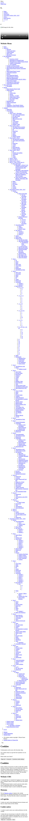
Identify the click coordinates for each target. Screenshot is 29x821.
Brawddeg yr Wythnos (15, 725)
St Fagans (20, 469)
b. (21, 309)
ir (18, 351)
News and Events (8, 84)
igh (19, 342)
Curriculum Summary (12, 72)
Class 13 (14, 509)
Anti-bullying (18, 506)
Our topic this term (19, 513)
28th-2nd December (23, 248)
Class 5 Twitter (19, 390)
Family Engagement (11, 102)
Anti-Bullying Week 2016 (21, 386)
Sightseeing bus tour (23, 460)
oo (19, 344)
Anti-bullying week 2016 (21, 497)
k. (21, 306)
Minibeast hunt (21, 454)
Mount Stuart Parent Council (13, 71)
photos (17, 714)
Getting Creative (22, 555)
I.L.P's (17, 667)
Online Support (10, 90)
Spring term (21, 675)
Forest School (21, 363)
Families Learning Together (13, 65)
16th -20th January (22, 256)
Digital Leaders (10, 722)
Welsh (16, 355)
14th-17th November (23, 198)
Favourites (17, 571)
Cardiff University (19, 487)
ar (18, 347)
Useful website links (20, 682)
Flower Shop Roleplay (21, 598)
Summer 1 (20, 529)
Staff (16, 551)
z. (21, 331)
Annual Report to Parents (12, 76)
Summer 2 (20, 532)
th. (22, 329)
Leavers (14, 188)
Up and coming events (20, 514)
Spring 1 (20, 543)
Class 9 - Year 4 (13, 158)
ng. (22, 336)
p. (21, 299)
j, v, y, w (20, 320)
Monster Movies (19, 415)
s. (21, 291)
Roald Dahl (21, 361)
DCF (11, 91)
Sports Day (9, 109)
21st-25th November (23, 201)
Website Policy (7, 734)
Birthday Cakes (16, 124)
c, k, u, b (6, 19)
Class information (19, 507)
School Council (10, 721)
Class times (18, 274)
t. (21, 294)
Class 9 (14, 448)
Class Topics (18, 539)
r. (21, 318)
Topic (13, 185)
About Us (6, 48)
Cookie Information (8, 733)
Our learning (18, 452)
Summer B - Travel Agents (24, 678)
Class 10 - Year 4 (13, 159)
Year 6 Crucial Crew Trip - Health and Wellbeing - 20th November (21, 175)
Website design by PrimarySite (11, 740)
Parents (5, 87)
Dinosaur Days (22, 358)
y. (21, 324)
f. (21, 312)
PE (13, 129)
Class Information (19, 225)
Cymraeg (17, 478)
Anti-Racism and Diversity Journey (15, 67)
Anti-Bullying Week (20, 269)
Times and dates (19, 616)
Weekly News (18, 238)
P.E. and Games (16, 116)
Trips (16, 495)
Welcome (9, 49)
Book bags (15, 143)
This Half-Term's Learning (18, 127)
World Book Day (19, 446)
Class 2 (5, 16)
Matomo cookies (8, 793)
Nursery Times (21, 229)
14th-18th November (23, 241)
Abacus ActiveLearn (20, 620)
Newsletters (9, 86)
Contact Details (10, 52)
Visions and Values (11, 50)
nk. (22, 337)
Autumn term (21, 673)
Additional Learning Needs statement (15, 106)
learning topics (18, 720)
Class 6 (14, 418)
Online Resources (19, 397)
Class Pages (6, 14)
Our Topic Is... (18, 528)
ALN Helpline (13, 64)
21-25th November (22, 246)
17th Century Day (19, 407)
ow (19, 343)
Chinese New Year (22, 596)
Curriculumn (15, 121)
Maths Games (18, 633)
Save (13, 819)
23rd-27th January (22, 257)
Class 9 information (20, 683)
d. (21, 293)
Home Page (3, 4)
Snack (13, 133)
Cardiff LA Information (15, 63)
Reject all (3, 759)
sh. (22, 317)
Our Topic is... (18, 230)
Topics (17, 501)
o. (21, 302)
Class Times (18, 265)
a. (21, 290)
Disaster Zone (21, 429)
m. (22, 288)
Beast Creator (21, 502)
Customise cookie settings (18, 759)
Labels (17, 267)
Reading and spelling (17, 152)
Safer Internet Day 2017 (21, 388)
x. (21, 335)
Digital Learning (16, 136)
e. (21, 313)
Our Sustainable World (20, 491)
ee (18, 340)
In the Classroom (22, 558)
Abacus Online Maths (20, 631)
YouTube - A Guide (14, 95)
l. (21, 314)
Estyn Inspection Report (12, 75)
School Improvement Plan (13, 83)
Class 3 (14, 365)
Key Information (7, 56)
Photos (17, 367)
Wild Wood (18, 486)
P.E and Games (19, 709)
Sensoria (17, 694)
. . (15, 562)
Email (16, 656)
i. (21, 297)
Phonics (14, 135)
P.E (13, 151)
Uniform (9, 104)
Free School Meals (14, 98)
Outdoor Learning (22, 556)
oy (19, 354)
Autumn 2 (20, 284)
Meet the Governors (11, 55)
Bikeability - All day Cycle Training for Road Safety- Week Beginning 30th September (21, 167)
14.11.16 (23, 219)
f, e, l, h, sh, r (21, 310)
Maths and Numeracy (20, 612)
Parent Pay (12, 99)
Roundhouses (21, 465)
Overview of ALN (14, 59)
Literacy (14, 182)
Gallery (14, 157)
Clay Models (18, 412)
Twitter (14, 132)
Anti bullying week (20, 449)
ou (19, 352)
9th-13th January (23, 212)
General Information (20, 422)
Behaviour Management (12, 78)
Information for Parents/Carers (17, 60)
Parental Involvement (20, 473)
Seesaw (11, 94)
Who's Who (9, 53)
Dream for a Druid (19, 482)
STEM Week (21, 359)
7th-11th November (23, 195)
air (19, 350)
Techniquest (18, 411)
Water (13, 120)
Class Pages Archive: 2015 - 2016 (17, 518)
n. (21, 298)
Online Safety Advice (15, 97)
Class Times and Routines (18, 114)
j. (21, 321)
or (18, 348)
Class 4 (14, 370)
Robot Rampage (22, 427)
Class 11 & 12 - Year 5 (15, 161)
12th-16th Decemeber (21, 251)
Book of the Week (22, 193)
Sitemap (5, 732)
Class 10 (14, 475)
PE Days (17, 471)
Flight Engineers (22, 445)
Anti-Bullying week (20, 366)
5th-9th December (23, 206)
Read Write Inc (7, 18)
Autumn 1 (20, 283)
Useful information (19, 660)
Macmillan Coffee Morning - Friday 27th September (21, 171)
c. (21, 305)
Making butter (18, 403)
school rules (18, 717)
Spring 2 (20, 531)
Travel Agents (18, 697)
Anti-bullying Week (20, 430)
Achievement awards (20, 450)
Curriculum (15, 154)
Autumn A (20, 231)
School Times (18, 548)
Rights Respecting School (13, 726)
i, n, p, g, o (20, 295)
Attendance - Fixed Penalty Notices (15, 105)
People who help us (23, 461)
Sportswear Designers (20, 692)
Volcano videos (19, 401)
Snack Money (18, 535)
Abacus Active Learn (20, 385)
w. (22, 325)
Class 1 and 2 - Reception (16, 113)
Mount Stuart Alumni (12, 80)
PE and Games (18, 373)
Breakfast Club (10, 101)
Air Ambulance (22, 362)
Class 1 (14, 259)
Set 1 (19, 584)
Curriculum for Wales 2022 (13, 82)
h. (21, 316)
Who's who (18, 264)
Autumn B (20, 233)
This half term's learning (18, 139)
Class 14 (14, 510)
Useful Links (13, 93)
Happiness (20, 642)
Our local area (21, 459)
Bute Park (20, 453)
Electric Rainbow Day (20, 404)
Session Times (21, 524)
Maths (13, 181)
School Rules (18, 707)
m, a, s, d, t (21, 287)
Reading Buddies (19, 410)
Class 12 (14, 499)
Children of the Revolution (22, 425)
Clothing (20, 227)
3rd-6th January (23, 209)
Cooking (20, 559)
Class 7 (14, 420)
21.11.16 (23, 220)
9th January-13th (22, 254)
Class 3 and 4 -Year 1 (15, 125)
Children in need (22, 369)
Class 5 (14, 389)
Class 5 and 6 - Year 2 (15, 138)
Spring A (20, 234)
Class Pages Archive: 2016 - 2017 (11, 15)
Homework (18, 268)
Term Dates (15, 123)
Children (6, 12)
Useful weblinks (19, 664)
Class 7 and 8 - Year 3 (15, 150)
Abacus (17, 653)
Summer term (21, 676)
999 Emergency (19, 483)
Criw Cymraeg (10, 724)
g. (21, 301)
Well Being (18, 639)
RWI (16, 192)
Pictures (17, 552)
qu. (22, 333)
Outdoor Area (18, 537)
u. (21, 308)
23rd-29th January (23, 214)
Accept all (9, 759)
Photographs (18, 356)
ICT (16, 414)
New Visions (18, 484)
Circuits (17, 416)
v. (21, 322)
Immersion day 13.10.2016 (21, 467)
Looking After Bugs (23, 554)
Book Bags (15, 117)
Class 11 (14, 493)
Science (14, 186)
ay (19, 339)
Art (16, 634)
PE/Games (14, 184)
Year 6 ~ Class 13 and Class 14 (17, 162)
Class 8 (14, 433)
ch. (22, 332)
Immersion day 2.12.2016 (21, 463)
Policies (8, 74)
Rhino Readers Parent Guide (13, 89)
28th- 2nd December (23, 204)
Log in (2, 2)
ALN (8, 57)
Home (5, 11)
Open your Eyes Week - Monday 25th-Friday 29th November (21, 179)
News (13, 155)
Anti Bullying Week (20, 435)
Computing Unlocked (20, 643)
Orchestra (17, 405)
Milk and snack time (17, 118)
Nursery (11, 112)
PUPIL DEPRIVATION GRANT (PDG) (16, 79)
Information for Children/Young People (19, 61)
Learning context (19, 661)
